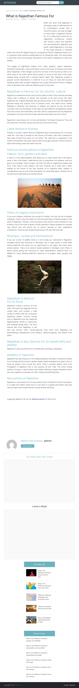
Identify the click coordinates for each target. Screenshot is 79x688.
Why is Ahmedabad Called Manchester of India (44, 620)
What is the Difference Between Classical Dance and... (44, 574)
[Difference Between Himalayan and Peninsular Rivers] (32, 597)
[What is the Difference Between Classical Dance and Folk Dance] (32, 572)
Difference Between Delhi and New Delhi (44, 607)
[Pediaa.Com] (10, 3)
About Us (72, 685)
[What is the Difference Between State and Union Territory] (32, 585)
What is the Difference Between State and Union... (44, 586)
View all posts (27, 446)
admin (25, 19)
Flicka (18, 399)
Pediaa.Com (18, 685)
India (21, 11)
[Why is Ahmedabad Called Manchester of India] (32, 619)
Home (8, 11)
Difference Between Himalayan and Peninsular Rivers (44, 597)
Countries (15, 11)
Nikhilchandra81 (38, 399)
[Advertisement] (25, 35)
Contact (66, 685)
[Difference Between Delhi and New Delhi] (32, 608)
